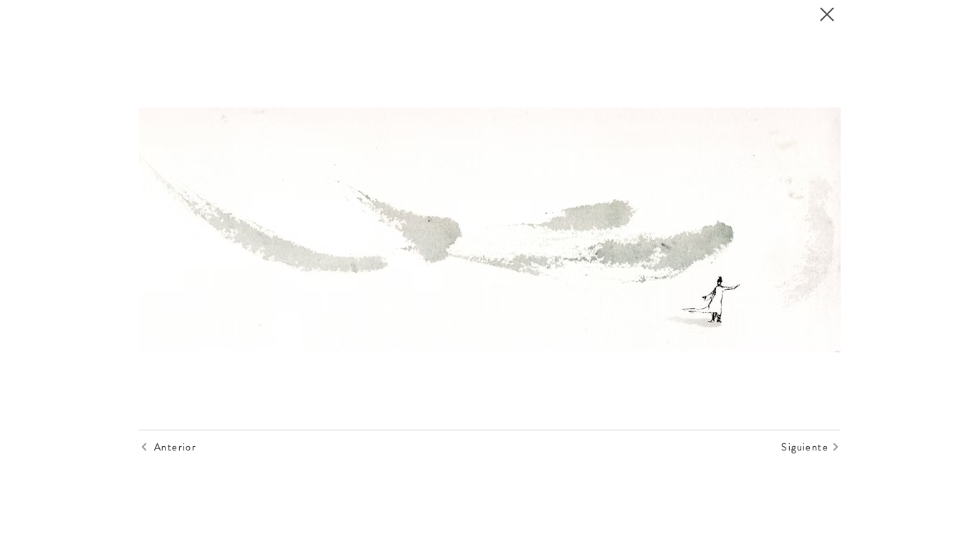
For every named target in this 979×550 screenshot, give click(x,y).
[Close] (826, 14)
